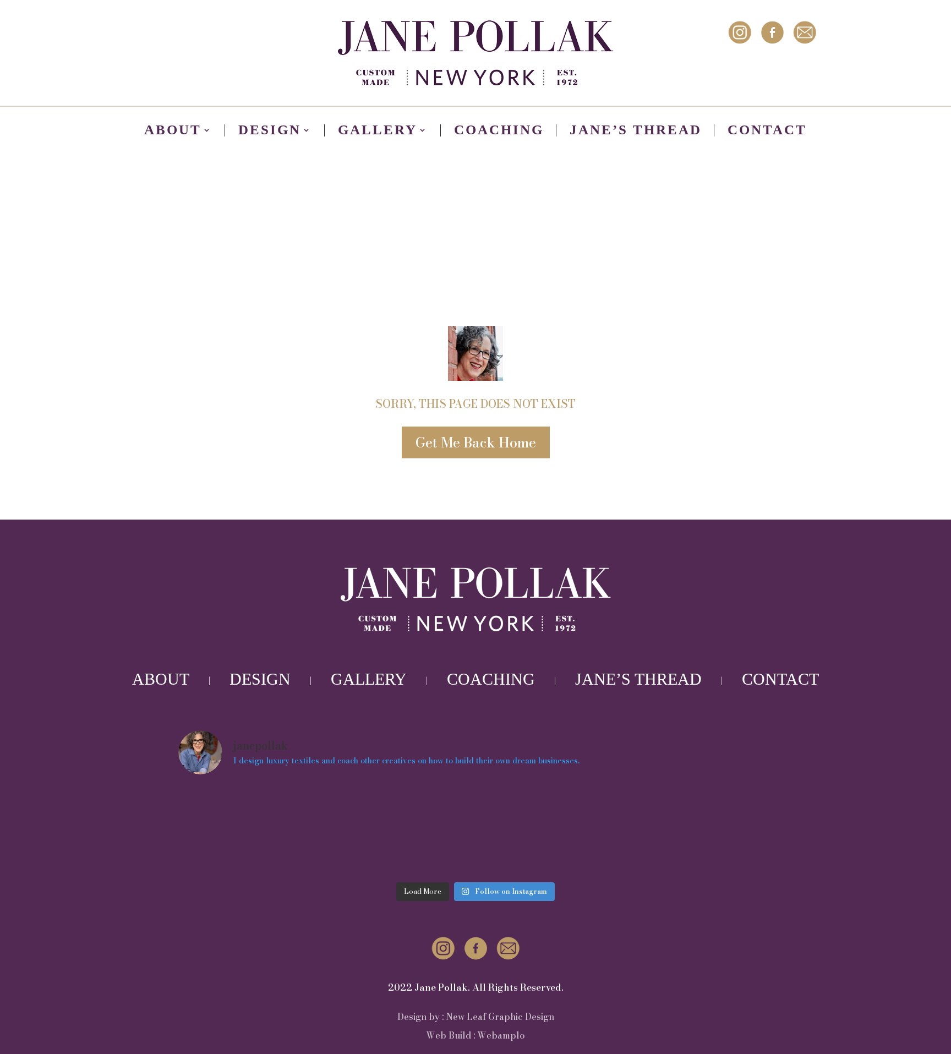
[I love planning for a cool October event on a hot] (401, 830)
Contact (767, 131)
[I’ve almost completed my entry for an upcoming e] (251, 830)
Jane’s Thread (636, 131)
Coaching (499, 131)
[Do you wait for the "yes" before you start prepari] (550, 830)
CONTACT (780, 679)
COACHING (491, 679)
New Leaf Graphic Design (500, 1016)
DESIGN (260, 679)
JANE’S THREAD (638, 679)
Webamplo (501, 1035)
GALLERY (369, 679)
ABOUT (160, 679)
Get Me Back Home (476, 442)
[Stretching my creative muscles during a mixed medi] (701, 830)
